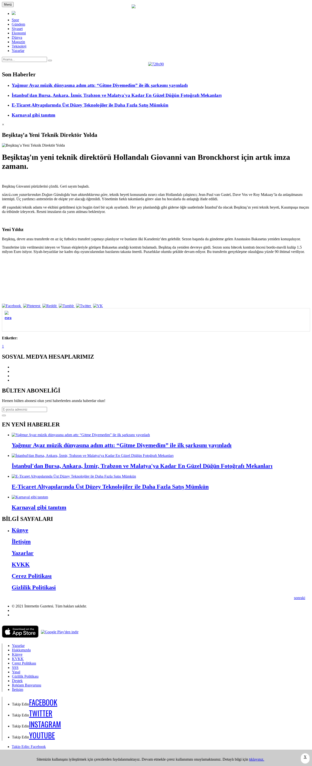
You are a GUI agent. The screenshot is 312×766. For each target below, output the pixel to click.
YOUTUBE (42, 735)
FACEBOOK (43, 702)
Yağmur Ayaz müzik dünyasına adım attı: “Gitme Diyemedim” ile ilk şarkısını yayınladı (100, 85)
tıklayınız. (256, 759)
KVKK (21, 564)
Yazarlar (18, 51)
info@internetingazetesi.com (34, 610)
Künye (20, 530)
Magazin (18, 42)
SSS (15, 667)
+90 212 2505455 (25, 615)
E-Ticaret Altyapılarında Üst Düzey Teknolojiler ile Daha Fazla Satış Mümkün (90, 105)
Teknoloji (19, 46)
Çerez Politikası (32, 576)
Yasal (16, 672)
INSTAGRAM (45, 724)
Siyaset (17, 29)
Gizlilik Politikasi (34, 587)
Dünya (17, 37)
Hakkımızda (21, 650)
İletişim (21, 541)
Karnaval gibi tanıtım (33, 115)
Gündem (18, 24)
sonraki (299, 598)
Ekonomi (19, 33)
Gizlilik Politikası (25, 676)
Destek (17, 681)
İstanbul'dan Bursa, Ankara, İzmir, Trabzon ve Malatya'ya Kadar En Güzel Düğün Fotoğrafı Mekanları (117, 95)
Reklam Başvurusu (26, 685)
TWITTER (40, 713)
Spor (15, 20)
